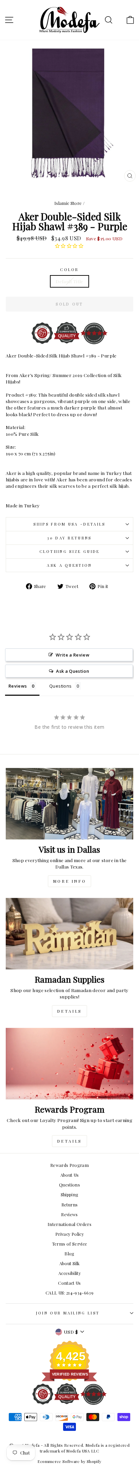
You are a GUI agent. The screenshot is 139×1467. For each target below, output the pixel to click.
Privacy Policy (69, 1234)
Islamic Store (68, 203)
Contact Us (69, 1283)
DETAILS (69, 1011)
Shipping (70, 1194)
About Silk (69, 1263)
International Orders (69, 1224)
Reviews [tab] (17, 686)
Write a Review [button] (72, 655)
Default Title (69, 281)
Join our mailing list (68, 1312)
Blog (69, 1253)
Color (69, 269)
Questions (69, 1185)
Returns (69, 1204)
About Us (69, 1175)
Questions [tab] (60, 686)
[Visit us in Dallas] (69, 804)
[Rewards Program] (69, 1064)
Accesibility (69, 1273)
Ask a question (69, 565)
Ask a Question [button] (72, 671)
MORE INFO (69, 881)
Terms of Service (69, 1244)
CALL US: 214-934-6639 (69, 1293)
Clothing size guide (69, 551)
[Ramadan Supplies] (69, 934)
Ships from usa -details (69, 524)
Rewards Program (69, 1165)
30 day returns (69, 537)
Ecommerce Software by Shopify (69, 1461)
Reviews (69, 1214)
